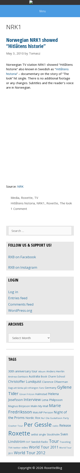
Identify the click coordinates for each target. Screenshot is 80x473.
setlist (34, 434)
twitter (17, 447)
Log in (13, 291)
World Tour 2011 (43, 447)
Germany (50, 388)
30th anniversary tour (23, 371)
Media (15, 198)
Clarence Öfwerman (55, 382)
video (25, 447)
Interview (32, 399)
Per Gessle (38, 424)
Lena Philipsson (52, 400)
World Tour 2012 (29, 452)
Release (65, 425)
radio (55, 425)
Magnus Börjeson (19, 406)
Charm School (56, 376)
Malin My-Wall (39, 406)
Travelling (65, 441)
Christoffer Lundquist (24, 381)
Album (42, 371)
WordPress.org (20, 310)
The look (66, 203)
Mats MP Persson (43, 412)
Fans (41, 387)
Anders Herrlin (55, 371)
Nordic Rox (32, 418)
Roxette (27, 198)
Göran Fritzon (26, 394)
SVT (28, 441)
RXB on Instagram (22, 267)
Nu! (43, 418)
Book (44, 376)
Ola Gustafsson (54, 418)
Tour (54, 441)
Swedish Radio (39, 442)
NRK (20, 186)
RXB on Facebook (22, 257)
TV (36, 198)
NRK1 (41, 203)
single (42, 434)
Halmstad (41, 394)
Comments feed (21, 304)
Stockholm (53, 434)
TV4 (10, 447)
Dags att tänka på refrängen (23, 387)
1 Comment (19, 209)
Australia (34, 376)
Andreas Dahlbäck (18, 376)
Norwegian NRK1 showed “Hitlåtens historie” (32, 42)
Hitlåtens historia (23, 203)
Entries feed (17, 298)
